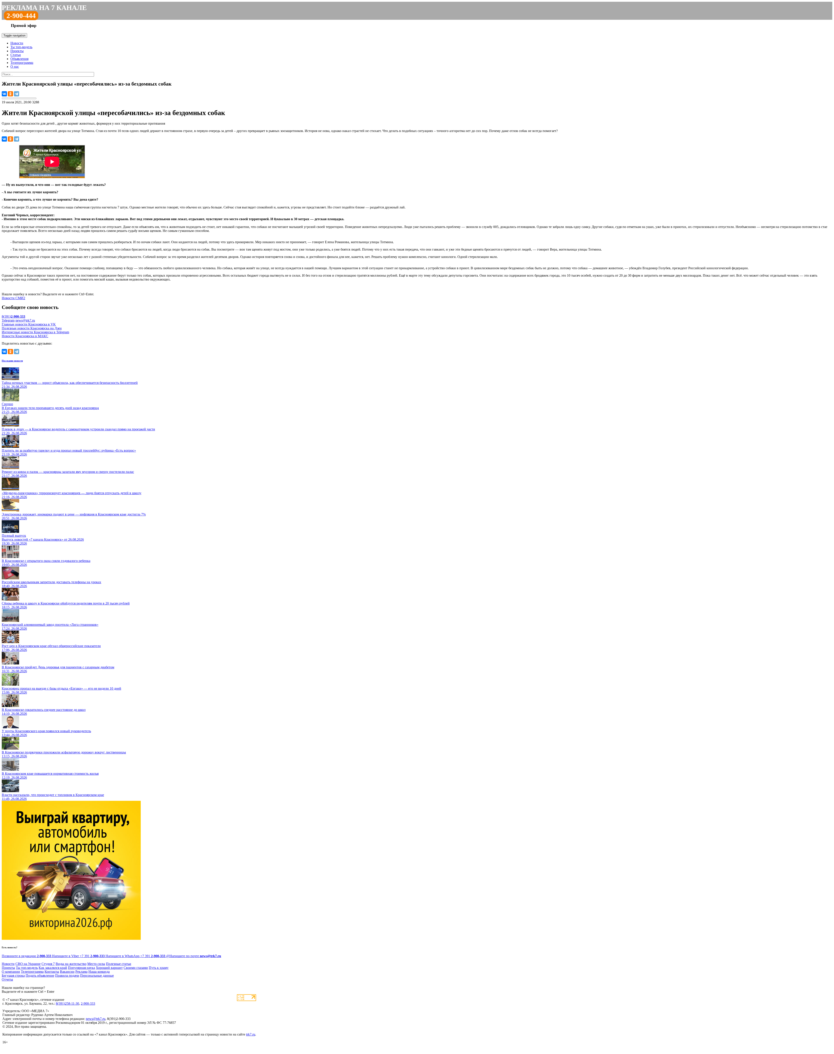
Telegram (8, 320)
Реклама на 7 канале (44, 8)
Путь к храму (159, 968)
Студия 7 (48, 964)
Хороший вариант (109, 968)
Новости (16, 43)
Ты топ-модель (21, 47)
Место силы (96, 964)
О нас (14, 66)
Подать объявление (40, 975)
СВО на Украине (28, 964)
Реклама (81, 971)
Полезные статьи (118, 964)
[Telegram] (16, 93)
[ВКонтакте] (4, 93)
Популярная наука (81, 968)
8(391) (13, 316)
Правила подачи (67, 975)
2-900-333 (88, 1003)
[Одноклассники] (10, 93)
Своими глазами (136, 968)
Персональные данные (97, 975)
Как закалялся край (53, 968)
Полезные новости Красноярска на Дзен (32, 328)
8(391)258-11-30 (67, 1003)
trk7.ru (250, 1034)
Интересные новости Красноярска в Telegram (35, 332)
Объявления (19, 59)
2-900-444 (21, 16)
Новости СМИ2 (13, 298)
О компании (11, 971)
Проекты (17, 51)
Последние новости (12, 360)
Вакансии (67, 971)
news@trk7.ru (25, 320)
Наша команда (99, 971)
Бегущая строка (13, 975)
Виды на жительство (71, 964)
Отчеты (7, 979)
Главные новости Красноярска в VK (29, 324)
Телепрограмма (21, 62)
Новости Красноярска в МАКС (25, 336)
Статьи (15, 55)
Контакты (52, 971)
